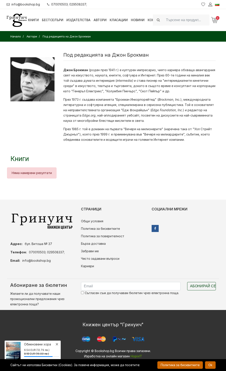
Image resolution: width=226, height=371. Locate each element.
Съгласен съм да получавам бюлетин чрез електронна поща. (131, 293)
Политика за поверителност (102, 236)
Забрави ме (90, 251)
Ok (210, 365)
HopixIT (136, 356)
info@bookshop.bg (25, 4)
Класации (119, 20)
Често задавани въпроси (100, 258)
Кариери (87, 266)
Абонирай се (203, 286)
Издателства (78, 20)
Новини (138, 20)
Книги (33, 20)
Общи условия (92, 221)
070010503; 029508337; (69, 4)
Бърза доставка (93, 243)
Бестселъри (52, 20)
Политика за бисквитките (100, 228)
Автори (100, 20)
